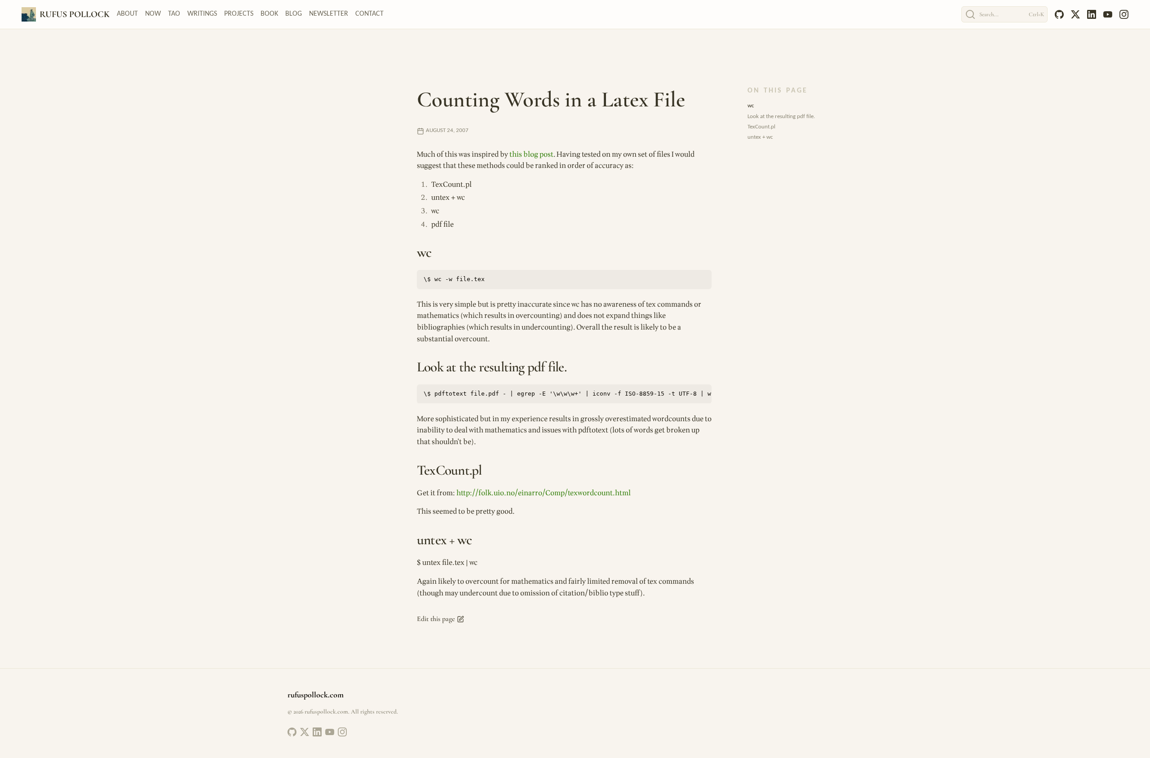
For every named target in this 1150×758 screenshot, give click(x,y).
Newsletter (328, 14)
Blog (293, 14)
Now (153, 14)
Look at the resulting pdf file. (781, 116)
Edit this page (436, 618)
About (127, 14)
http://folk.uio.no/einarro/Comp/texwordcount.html (543, 493)
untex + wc (760, 137)
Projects (238, 14)
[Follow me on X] (304, 731)
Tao (174, 14)
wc (751, 106)
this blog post (531, 154)
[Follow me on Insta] (342, 731)
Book (269, 14)
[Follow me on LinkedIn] (317, 731)
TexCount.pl (761, 127)
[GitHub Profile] (292, 731)
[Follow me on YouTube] (329, 731)
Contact (369, 14)
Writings (202, 14)
